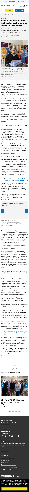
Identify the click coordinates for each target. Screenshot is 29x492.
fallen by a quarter (8, 258)
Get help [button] (21, 11)
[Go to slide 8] (20, 412)
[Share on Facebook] (16, 369)
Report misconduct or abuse (8, 465)
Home (2, 14)
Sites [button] (27, 6)
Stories (14, 14)
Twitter (9, 436)
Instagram (5, 436)
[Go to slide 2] (11, 412)
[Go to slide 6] (17, 412)
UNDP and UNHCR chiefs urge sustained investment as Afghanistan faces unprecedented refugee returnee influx (13, 403)
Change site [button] (20, 1)
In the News (8, 14)
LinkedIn (19, 436)
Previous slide (2, 211)
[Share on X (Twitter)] (12, 369)
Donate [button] (24, 6)
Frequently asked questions (8, 458)
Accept (14, 488)
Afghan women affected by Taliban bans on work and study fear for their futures (16, 179)
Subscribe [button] (5, 450)
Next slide (26, 211)
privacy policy (16, 483)
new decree (11, 169)
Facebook (2, 436)
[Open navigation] (2, 6)
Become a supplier (6, 469)
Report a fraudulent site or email (9, 467)
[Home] (9, 6)
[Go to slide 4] (14, 412)
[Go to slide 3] (12, 412)
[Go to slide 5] (15, 412)
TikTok (16, 436)
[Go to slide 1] (9, 412)
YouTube (12, 436)
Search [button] (21, 6)
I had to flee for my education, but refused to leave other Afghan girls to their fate (15, 332)
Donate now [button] (5, 426)
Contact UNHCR (5, 460)
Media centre (4, 462)
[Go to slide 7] (18, 412)
